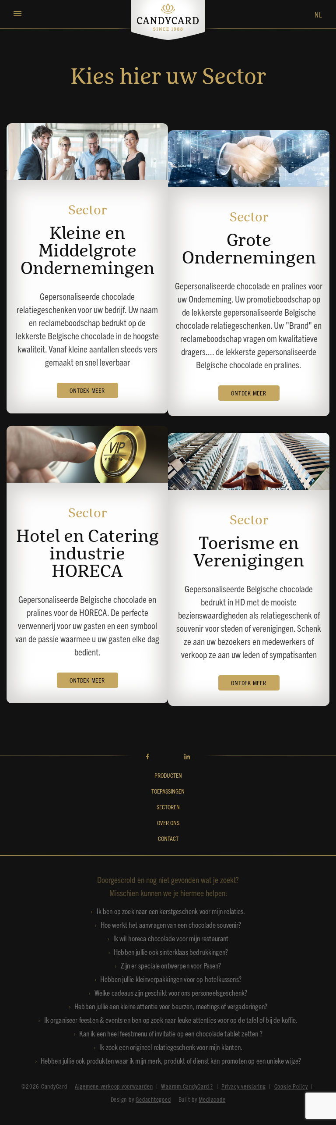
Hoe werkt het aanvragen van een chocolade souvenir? (171, 924)
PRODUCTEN (168, 775)
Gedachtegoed (153, 1099)
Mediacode (212, 1099)
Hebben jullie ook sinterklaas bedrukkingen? (171, 951)
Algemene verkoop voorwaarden (114, 1086)
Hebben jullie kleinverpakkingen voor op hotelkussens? (170, 978)
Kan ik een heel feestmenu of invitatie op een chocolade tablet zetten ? (170, 1033)
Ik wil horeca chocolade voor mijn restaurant (171, 938)
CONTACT (168, 838)
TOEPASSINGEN (168, 791)
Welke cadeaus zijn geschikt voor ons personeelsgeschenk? (171, 992)
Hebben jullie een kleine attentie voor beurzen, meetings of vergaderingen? (170, 1006)
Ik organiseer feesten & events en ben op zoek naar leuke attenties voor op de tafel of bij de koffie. (171, 1019)
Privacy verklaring (243, 1086)
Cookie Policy (291, 1086)
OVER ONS (168, 822)
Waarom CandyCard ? (187, 1086)
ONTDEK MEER (87, 390)
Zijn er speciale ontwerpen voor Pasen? (171, 965)
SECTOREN (168, 807)
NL (318, 14)
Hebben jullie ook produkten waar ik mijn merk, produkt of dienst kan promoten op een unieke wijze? (171, 1060)
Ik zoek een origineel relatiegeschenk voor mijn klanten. (170, 1046)
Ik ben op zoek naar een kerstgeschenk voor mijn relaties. (171, 910)
